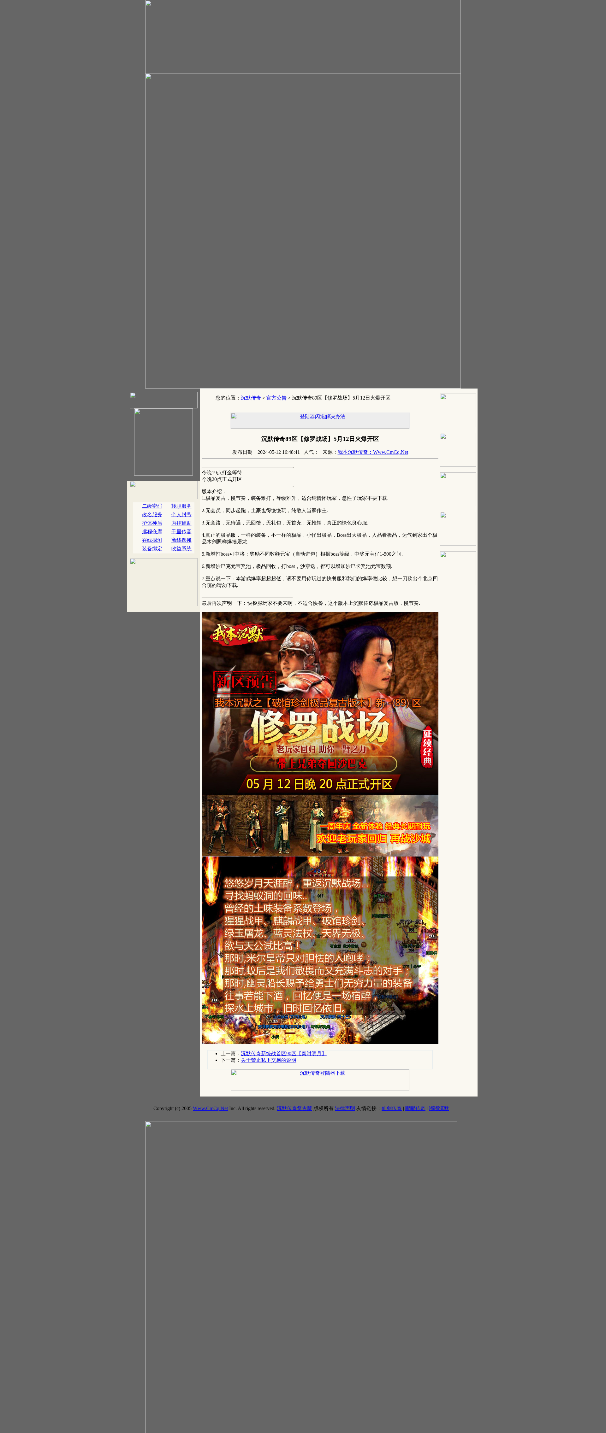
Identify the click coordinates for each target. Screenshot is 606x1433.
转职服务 (181, 506)
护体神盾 (152, 523)
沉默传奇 (251, 398)
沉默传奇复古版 (294, 1108)
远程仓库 (152, 531)
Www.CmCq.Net (210, 1108)
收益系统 (181, 548)
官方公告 (276, 398)
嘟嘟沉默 (439, 1108)
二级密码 (152, 506)
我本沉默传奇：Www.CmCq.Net (373, 452)
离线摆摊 (181, 540)
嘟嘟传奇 (415, 1108)
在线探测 (152, 540)
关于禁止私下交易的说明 (268, 1060)
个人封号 (181, 514)
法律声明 (345, 1108)
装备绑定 (152, 548)
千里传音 (181, 531)
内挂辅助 (181, 523)
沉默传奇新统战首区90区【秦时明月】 (284, 1053)
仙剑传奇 (392, 1108)
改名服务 (152, 514)
